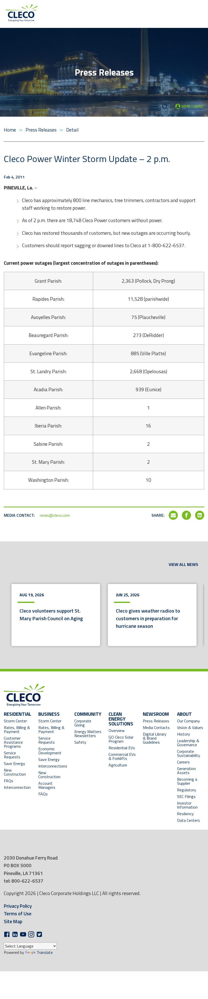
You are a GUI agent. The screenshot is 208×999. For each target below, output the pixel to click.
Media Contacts (156, 727)
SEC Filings (186, 796)
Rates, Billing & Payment (17, 729)
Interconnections (52, 766)
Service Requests (12, 755)
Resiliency (185, 814)
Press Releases (42, 129)
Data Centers (188, 820)
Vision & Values (190, 727)
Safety (80, 742)
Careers (183, 762)
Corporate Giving (82, 723)
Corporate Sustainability (188, 753)
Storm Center (15, 721)
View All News (183, 564)
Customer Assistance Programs (13, 742)
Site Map (13, 921)
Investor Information (187, 805)
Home (10, 129)
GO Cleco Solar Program (121, 739)
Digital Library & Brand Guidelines (154, 738)
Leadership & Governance (188, 743)
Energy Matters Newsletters (87, 733)
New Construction (15, 772)
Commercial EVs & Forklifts (122, 756)
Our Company (188, 721)
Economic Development (52, 751)
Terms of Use (17, 913)
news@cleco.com (55, 515)
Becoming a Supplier (187, 781)
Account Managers (46, 785)
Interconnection (17, 787)
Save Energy (14, 763)
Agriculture (118, 765)
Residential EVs (122, 748)
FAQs (8, 781)
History (183, 734)
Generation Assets (186, 770)
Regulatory (186, 790)
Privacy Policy (18, 905)
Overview (117, 730)
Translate (45, 952)
